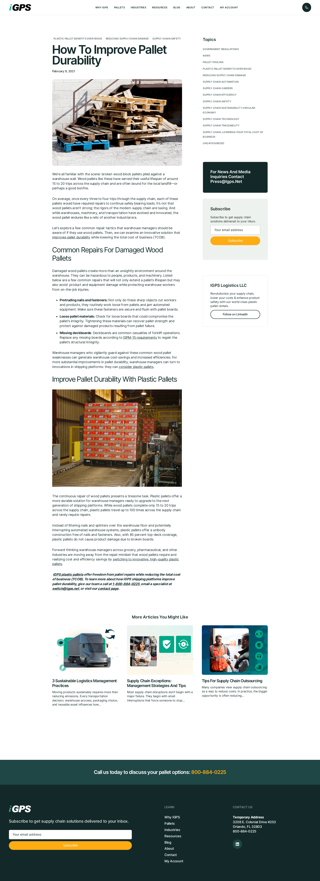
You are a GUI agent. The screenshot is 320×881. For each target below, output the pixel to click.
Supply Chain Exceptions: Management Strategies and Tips (156, 683)
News (206, 55)
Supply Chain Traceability (221, 125)
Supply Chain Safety (166, 38)
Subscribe (235, 241)
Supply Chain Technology (221, 119)
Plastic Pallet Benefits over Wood (78, 38)
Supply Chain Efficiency (219, 94)
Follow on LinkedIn (235, 314)
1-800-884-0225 (125, 584)
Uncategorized (213, 143)
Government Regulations (221, 49)
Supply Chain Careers (218, 88)
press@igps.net (226, 181)
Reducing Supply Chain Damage (127, 38)
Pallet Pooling (213, 62)
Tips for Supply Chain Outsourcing (232, 680)
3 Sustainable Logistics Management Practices (84, 683)
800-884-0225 (208, 772)
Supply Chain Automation (221, 81)
